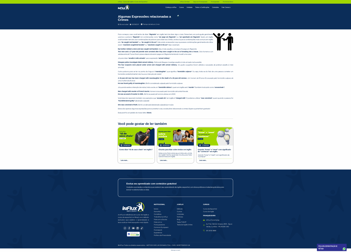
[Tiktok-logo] (141, 228)
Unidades (190, 7)
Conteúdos (215, 7)
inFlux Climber (185, 1)
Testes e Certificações (202, 7)
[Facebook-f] (129, 228)
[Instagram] (125, 228)
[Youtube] (133, 228)
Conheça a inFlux (170, 7)
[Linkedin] (137, 228)
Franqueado (215, 1)
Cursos (181, 7)
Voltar (323, 244)
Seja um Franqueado (200, 1)
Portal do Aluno (228, 1)
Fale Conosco (226, 7)
